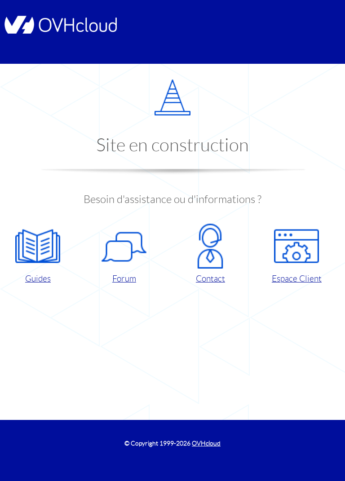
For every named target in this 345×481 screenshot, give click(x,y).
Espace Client (297, 278)
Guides (38, 278)
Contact (210, 278)
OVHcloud (206, 443)
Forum (124, 278)
